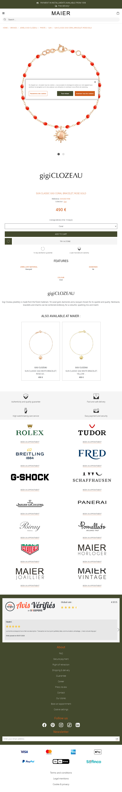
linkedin (78, 725)
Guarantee (61, 675)
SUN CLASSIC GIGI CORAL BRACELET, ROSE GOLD (73, 28)
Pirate (43, 28)
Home (5, 28)
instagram (61, 725)
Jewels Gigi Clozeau (28, 28)
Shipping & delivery (61, 670)
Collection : (61, 201)
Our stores (61, 698)
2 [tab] (63, 154)
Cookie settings (61, 709)
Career (61, 681)
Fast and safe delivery (96, 401)
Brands (13, 28)
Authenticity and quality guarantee (25, 401)
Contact (61, 692)
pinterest (53, 725)
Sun (50, 28)
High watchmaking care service (26, 416)
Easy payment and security (96, 416)
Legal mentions (61, 778)
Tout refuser (65, 93)
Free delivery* (64, 6)
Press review (61, 687)
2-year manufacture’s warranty (79, 253)
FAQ (61, 653)
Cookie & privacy (61, 784)
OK (117, 738)
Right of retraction (61, 664)
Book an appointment (61, 703)
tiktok (69, 725)
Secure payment (61, 659)
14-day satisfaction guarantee (42, 253)
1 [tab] (58, 154)
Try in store (65, 241)
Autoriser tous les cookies (85, 93)
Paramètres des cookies (38, 93)
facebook (44, 725)
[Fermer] (95, 82)
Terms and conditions (61, 772)
